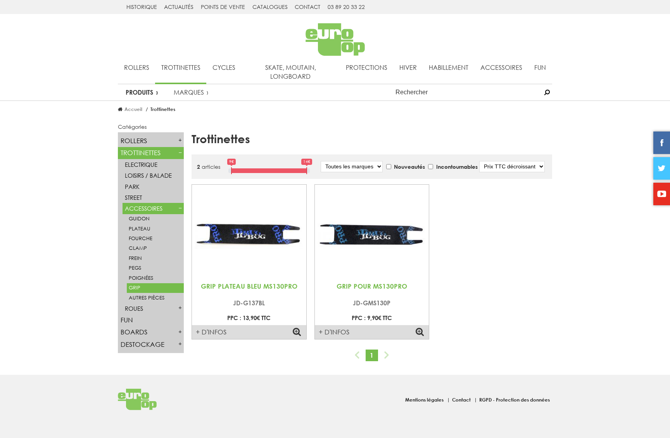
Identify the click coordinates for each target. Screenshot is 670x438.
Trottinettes (180, 67)
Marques (189, 92)
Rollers (136, 67)
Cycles (223, 67)
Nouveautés (409, 166)
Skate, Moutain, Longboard (290, 71)
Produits (139, 92)
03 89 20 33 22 (346, 6)
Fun (540, 67)
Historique (141, 6)
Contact (307, 6)
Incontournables (457, 166)
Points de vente (223, 6)
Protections (366, 67)
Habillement (448, 67)
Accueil (133, 109)
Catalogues (270, 6)
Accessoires (501, 67)
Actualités (178, 6)
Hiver (408, 67)
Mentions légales (425, 399)
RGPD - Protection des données (514, 399)
